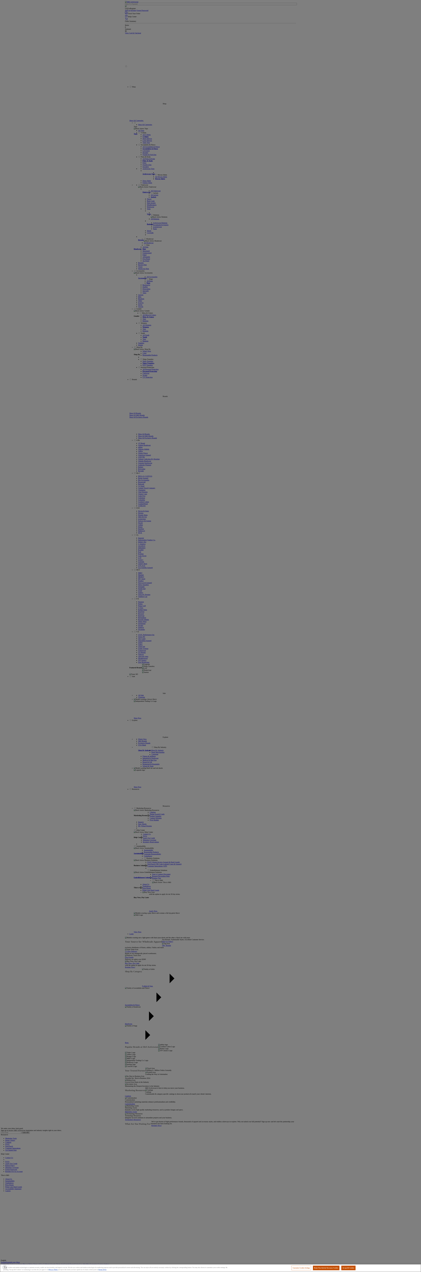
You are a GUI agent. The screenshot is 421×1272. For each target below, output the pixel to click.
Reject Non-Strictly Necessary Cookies (326, 1268)
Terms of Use (102, 1269)
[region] (210, 1268)
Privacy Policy (53, 1269)
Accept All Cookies (348, 1268)
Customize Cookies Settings (301, 1268)
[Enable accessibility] (4, 1267)
